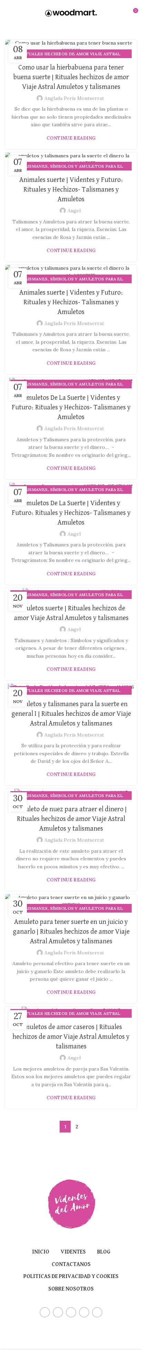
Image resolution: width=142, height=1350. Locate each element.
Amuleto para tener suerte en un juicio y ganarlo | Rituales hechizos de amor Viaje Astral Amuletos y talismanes (71, 931)
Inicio (40, 1252)
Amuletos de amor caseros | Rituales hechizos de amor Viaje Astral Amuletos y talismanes (71, 1037)
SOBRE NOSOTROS (71, 1289)
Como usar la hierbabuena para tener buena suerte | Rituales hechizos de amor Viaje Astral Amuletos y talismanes (71, 77)
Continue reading (71, 138)
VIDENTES (73, 1252)
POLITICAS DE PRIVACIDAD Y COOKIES (71, 1276)
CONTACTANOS (71, 1264)
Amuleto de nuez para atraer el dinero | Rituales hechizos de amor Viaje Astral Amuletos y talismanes (71, 819)
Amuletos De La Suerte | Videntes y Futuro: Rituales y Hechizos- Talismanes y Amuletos (71, 407)
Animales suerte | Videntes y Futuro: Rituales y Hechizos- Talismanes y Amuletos (71, 189)
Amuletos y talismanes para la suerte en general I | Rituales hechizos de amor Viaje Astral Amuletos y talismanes (71, 714)
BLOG (103, 1252)
